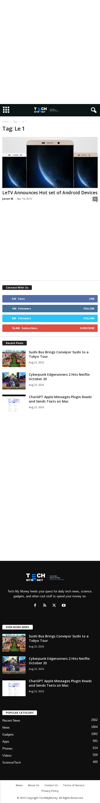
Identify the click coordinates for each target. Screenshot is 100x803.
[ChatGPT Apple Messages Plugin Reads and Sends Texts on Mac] (14, 403)
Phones (7, 748)
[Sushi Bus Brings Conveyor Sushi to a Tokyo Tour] (14, 358)
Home (5, 121)
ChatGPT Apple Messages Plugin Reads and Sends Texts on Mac (60, 399)
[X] (55, 606)
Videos (7, 755)
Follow (88, 308)
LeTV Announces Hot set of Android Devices (49, 193)
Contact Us (51, 785)
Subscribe (87, 328)
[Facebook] (36, 606)
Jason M (7, 198)
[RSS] (45, 606)
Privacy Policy (50, 791)
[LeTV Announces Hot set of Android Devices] (50, 162)
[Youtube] (64, 606)
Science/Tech (11, 762)
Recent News (11, 720)
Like (91, 298)
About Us (33, 785)
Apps (5, 741)
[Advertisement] (50, 52)
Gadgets (8, 734)
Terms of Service (73, 785)
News (6, 727)
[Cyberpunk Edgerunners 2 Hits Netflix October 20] (14, 381)
